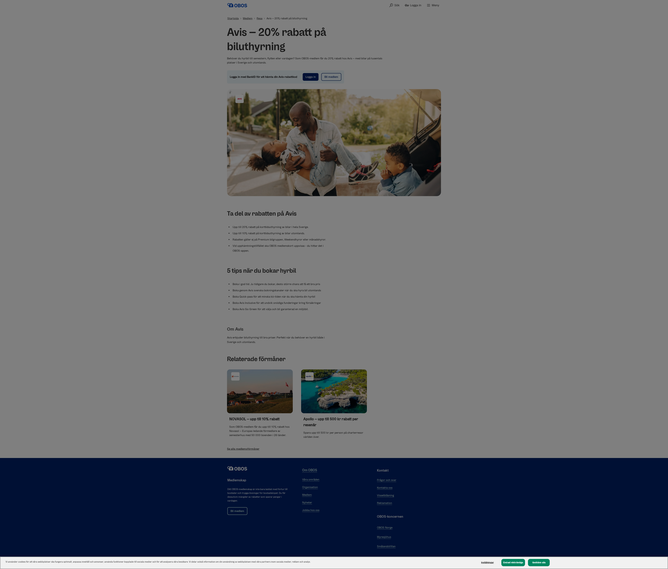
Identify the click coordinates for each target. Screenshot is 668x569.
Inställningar (487, 562)
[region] (334, 563)
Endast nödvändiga (513, 562)
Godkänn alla (539, 562)
